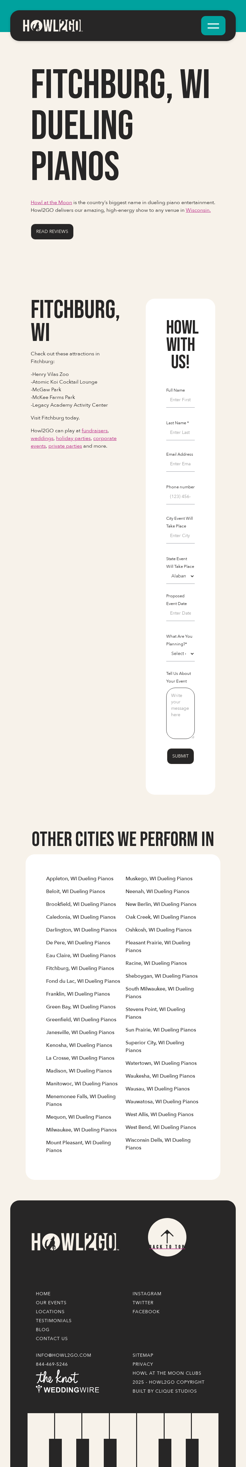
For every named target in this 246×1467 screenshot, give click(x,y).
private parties (65, 446)
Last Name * (177, 423)
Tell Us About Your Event (178, 677)
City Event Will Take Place (179, 522)
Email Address (179, 454)
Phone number (180, 487)
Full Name (175, 390)
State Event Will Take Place (180, 562)
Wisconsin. (198, 210)
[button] (213, 25)
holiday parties (73, 438)
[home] (52, 25)
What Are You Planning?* (179, 640)
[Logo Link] (75, 1242)
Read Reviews (52, 231)
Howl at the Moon (51, 202)
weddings (42, 438)
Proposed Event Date (176, 600)
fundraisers (95, 430)
